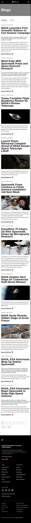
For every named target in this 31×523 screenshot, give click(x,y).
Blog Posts (4, 20)
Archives (12, 20)
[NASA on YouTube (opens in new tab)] (12, 490)
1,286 (3, 427)
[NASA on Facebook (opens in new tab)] (3, 490)
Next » (9, 427)
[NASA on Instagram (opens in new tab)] (6, 490)
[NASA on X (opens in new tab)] (9, 490)
